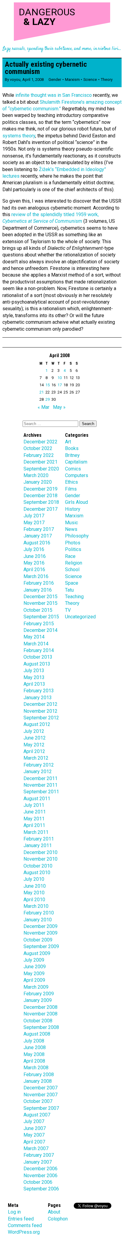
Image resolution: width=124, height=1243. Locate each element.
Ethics (71, 482)
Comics (73, 469)
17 (59, 385)
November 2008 (40, 1014)
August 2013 (36, 664)
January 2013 (37, 697)
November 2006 (40, 1175)
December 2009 (40, 926)
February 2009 (38, 994)
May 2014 (34, 637)
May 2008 (34, 1054)
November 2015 (40, 603)
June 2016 (34, 556)
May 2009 (34, 973)
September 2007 (41, 1108)
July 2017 (33, 516)
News (71, 529)
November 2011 (40, 785)
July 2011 (33, 805)
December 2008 (40, 1007)
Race (70, 556)
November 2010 (40, 859)
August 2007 (36, 1115)
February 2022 (38, 455)
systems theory (18, 136)
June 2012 (34, 738)
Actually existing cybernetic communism (46, 68)
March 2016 (35, 576)
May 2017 (34, 522)
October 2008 (37, 1021)
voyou (15, 79)
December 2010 (40, 852)
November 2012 (40, 711)
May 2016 (34, 563)
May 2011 (34, 819)
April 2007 (34, 1142)
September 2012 (41, 718)
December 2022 (40, 442)
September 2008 (41, 1027)
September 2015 (41, 617)
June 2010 (34, 886)
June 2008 (34, 1047)
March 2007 (35, 1148)
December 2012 (40, 704)
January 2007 (37, 1162)
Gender (54, 79)
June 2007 (34, 1128)
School (72, 569)
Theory (107, 79)
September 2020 (41, 469)
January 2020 (37, 482)
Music (71, 522)
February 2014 (38, 650)
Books (72, 448)
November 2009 (40, 933)
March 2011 (35, 832)
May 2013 (34, 677)
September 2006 (41, 1189)
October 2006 (37, 1182)
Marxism (72, 79)
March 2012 (35, 758)
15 (47, 385)
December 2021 (40, 462)
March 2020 (35, 475)
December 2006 (40, 1168)
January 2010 (37, 920)
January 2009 (37, 1000)
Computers (76, 475)
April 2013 (34, 684)
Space (71, 583)
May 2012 (34, 745)
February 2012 (38, 765)
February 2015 (38, 623)
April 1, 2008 (33, 79)
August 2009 (36, 953)
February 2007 (38, 1155)
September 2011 (41, 791)
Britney (72, 455)
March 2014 (35, 644)
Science (90, 79)
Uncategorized (80, 617)
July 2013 (33, 670)
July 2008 (33, 1041)
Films (71, 489)
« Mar (43, 407)
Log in (14, 1212)
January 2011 (37, 845)
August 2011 (36, 798)
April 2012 (34, 751)
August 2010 (36, 872)
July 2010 (33, 879)
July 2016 (33, 549)
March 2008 (35, 1067)
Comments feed (25, 1225)
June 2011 (34, 812)
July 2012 (33, 731)
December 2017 (40, 509)
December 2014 (40, 630)
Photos (72, 543)
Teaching (74, 596)
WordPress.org (24, 1232)
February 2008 (38, 1074)
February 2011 (38, 839)
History (72, 509)
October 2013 (37, 657)
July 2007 (33, 1121)
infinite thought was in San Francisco (53, 95)
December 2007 (40, 1088)
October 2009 (37, 940)
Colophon (58, 1219)
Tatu (69, 590)
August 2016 (36, 543)
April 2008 (34, 1061)
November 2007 (40, 1095)
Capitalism (76, 462)
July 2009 (33, 960)
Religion (73, 563)
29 (47, 399)
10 (59, 377)
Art (68, 442)
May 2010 (34, 893)
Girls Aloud (76, 502)
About (54, 1212)
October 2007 (37, 1101)
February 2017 (38, 529)
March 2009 (35, 987)
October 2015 (37, 610)
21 (41, 392)
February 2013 (38, 690)
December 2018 (40, 495)
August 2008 (36, 1034)
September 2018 (41, 502)
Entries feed (21, 1219)
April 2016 (34, 569)
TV (68, 610)
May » (59, 407)
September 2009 (41, 946)
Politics (73, 549)
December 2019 (40, 489)
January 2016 (37, 590)
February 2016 (38, 583)
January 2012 (37, 771)
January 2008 (37, 1081)
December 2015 (40, 596)
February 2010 (38, 913)
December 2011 (40, 778)
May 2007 (34, 1135)
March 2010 (35, 906)
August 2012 (36, 724)
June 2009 (34, 966)
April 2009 (34, 980)
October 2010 (37, 866)
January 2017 (37, 536)
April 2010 (34, 899)
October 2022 (37, 448)
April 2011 (34, 825)
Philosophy (77, 536)
